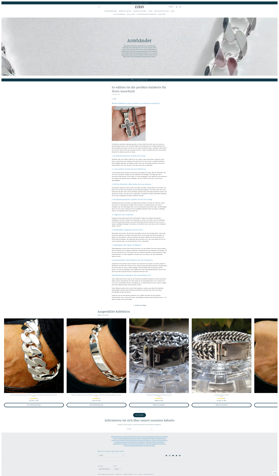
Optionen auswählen (159, 405)
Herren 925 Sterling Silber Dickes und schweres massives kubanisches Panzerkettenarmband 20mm (33, 394)
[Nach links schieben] (136, 410)
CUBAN (103, 474)
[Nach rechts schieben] (142, 410)
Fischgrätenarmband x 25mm (222, 394)
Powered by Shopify (109, 474)
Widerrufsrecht (118, 474)
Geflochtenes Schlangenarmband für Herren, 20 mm (159, 394)
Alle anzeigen (139, 415)
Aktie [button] (115, 98)
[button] (99, 7)
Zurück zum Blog (140, 305)
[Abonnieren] (151, 429)
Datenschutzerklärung (128, 474)
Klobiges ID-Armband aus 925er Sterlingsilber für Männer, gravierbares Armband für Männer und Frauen (96, 394)
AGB (136, 474)
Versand (140, 474)
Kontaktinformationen (148, 474)
